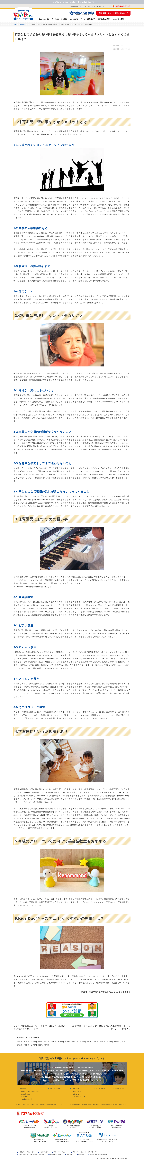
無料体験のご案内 (104, 19)
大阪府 (116, 1042)
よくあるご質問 (118, 19)
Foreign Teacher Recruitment (98, 1154)
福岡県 (47, 1045)
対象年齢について (26, 1094)
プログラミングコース (79, 1096)
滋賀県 (102, 1042)
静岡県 (82, 1042)
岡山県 (26, 1045)
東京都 (67, 1042)
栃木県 (47, 1042)
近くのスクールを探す (59, 19)
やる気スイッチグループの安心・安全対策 (31, 1154)
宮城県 (26, 1042)
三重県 (96, 1042)
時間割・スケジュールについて (30, 1091)
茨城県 (40, 1042)
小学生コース (77, 1091)
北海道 (19, 1042)
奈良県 (19, 1045)
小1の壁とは (25, 1096)
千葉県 (60, 1042)
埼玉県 (53, 1042)
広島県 (33, 1045)
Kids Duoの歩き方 (26, 1099)
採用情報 (81, 1154)
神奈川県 (74, 1042)
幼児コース (76, 1094)
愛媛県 (40, 1045)
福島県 (33, 1042)
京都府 (109, 1042)
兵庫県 (123, 1042)
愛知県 (89, 1042)
